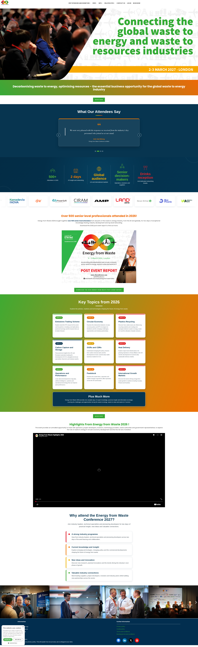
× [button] (23, 626)
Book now (136, 3)
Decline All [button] (18, 639)
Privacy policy (121, 630)
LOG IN (129, 3)
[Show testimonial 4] (101, 154)
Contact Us (121, 3)
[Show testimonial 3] (99, 154)
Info (100, 3)
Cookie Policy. (11, 636)
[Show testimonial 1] (95, 154)
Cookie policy (121, 632)
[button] (13, 643)
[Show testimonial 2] (97, 154)
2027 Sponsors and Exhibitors (79, 3)
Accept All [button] (8, 639)
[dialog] (13, 635)
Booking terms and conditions (126, 637)
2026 (94, 3)
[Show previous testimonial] (58, 137)
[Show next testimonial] (139, 137)
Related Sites (109, 3)
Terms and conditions (123, 635)
